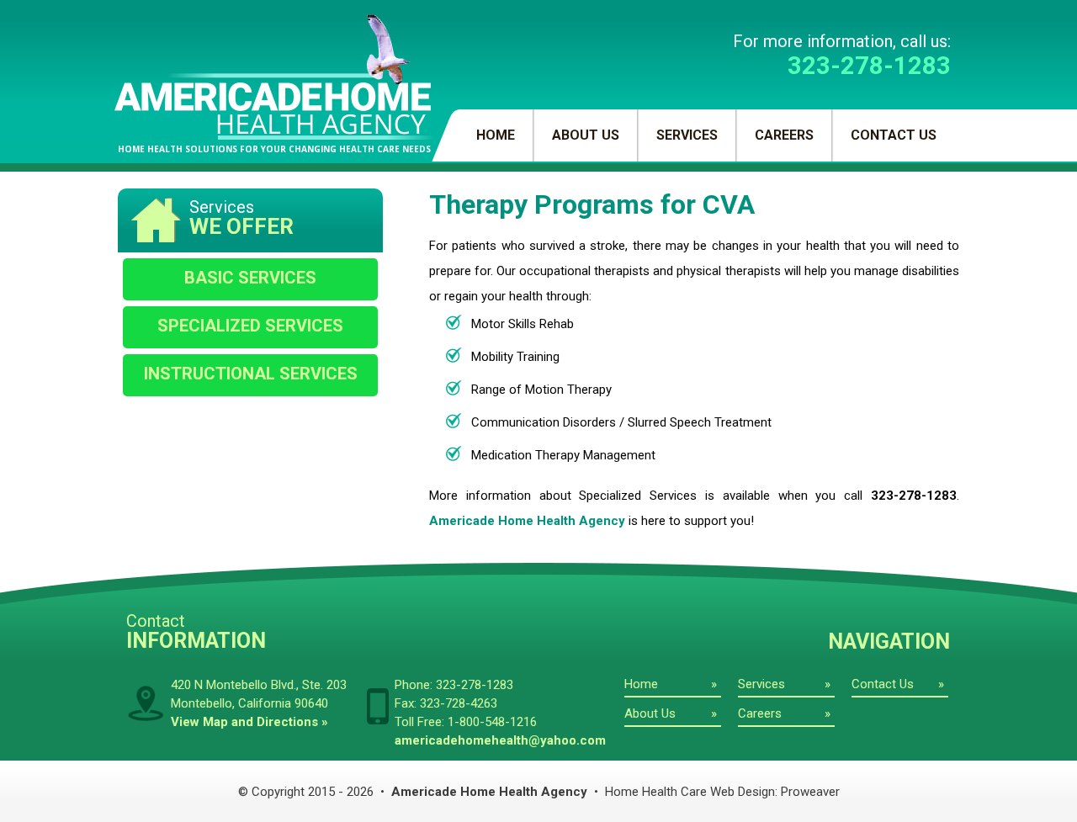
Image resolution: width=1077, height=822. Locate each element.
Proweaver (810, 791)
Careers (784, 135)
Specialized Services (250, 326)
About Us (585, 135)
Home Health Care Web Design (690, 791)
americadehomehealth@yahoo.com (500, 740)
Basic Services (250, 278)
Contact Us (893, 135)
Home (495, 135)
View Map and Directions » (249, 721)
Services (687, 135)
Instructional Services (251, 373)
